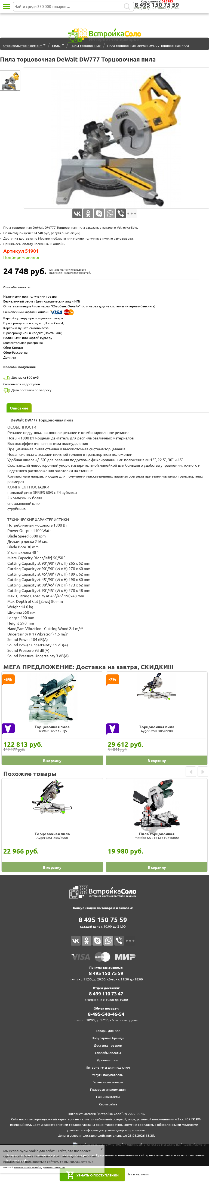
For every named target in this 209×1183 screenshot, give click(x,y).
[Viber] (121, 213)
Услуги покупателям (108, 1075)
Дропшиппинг (108, 1060)
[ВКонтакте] (77, 213)
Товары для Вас (108, 1030)
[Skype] (99, 213)
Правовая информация (108, 1089)
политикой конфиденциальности (39, 1167)
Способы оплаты (108, 1052)
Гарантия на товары (108, 1082)
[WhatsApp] (110, 213)
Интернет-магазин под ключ (108, 1067)
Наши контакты (108, 1097)
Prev (191, 771)
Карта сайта (108, 1104)
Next (203, 771)
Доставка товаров (108, 1045)
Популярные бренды (108, 1038)
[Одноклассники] (88, 213)
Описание (19, 408)
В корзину (52, 761)
